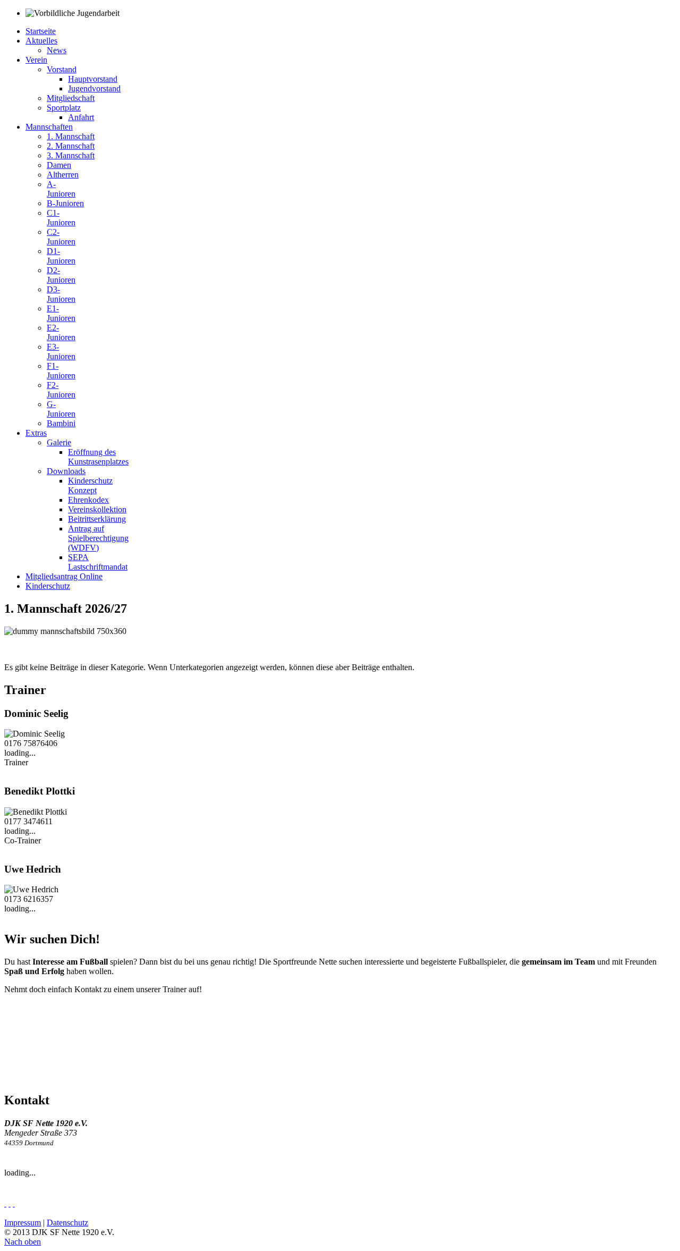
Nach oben (22, 1241)
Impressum (22, 1222)
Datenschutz (67, 1222)
